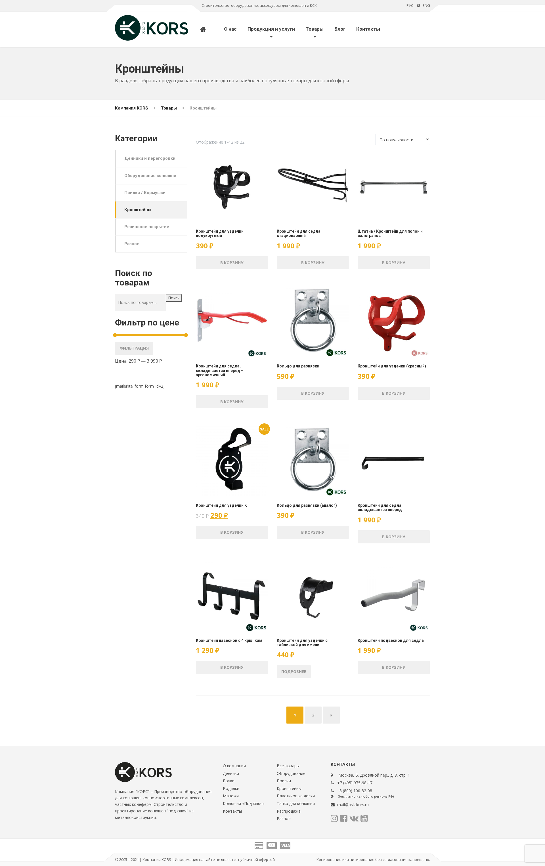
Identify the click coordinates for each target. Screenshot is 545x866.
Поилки (284, 780)
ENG (425, 5)
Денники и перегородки (149, 158)
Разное (131, 243)
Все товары (288, 765)
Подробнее (293, 671)
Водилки (231, 788)
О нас (230, 29)
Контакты (368, 29)
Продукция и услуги (271, 29)
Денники (231, 773)
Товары (315, 29)
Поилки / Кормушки (144, 192)
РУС (409, 5)
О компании (234, 765)
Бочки (228, 780)
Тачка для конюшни (296, 803)
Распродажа (289, 811)
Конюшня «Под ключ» (244, 803)
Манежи (231, 795)
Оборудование (291, 773)
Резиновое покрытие (146, 226)
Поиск (174, 297)
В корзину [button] (231, 262)
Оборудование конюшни (150, 175)
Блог (339, 29)
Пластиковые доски (296, 795)
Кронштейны (137, 209)
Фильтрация (134, 348)
